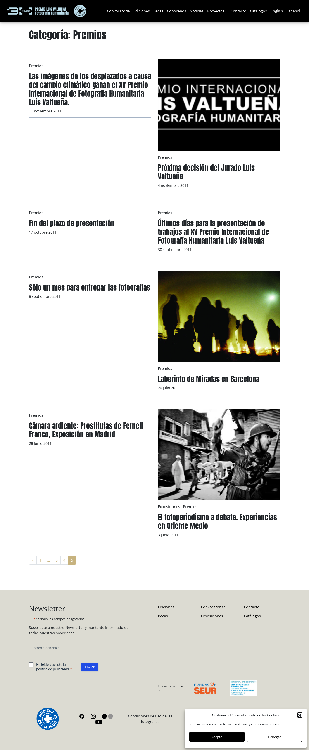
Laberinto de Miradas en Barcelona (208, 378)
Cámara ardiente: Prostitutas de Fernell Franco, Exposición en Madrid (86, 430)
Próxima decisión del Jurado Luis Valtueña (206, 172)
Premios (36, 65)
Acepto (217, 737)
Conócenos (176, 11)
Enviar (90, 667)
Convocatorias (213, 607)
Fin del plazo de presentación (72, 223)
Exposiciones (169, 506)
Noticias (197, 11)
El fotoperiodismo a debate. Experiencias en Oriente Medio (217, 521)
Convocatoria (118, 11)
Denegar (274, 737)
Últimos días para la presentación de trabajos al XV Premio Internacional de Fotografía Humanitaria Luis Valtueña (213, 232)
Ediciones (141, 11)
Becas (158, 11)
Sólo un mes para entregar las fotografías (89, 287)
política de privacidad (52, 669)
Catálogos (258, 11)
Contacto (238, 11)
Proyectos (215, 11)
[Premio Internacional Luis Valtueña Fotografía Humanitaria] (46, 11)
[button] (299, 715)
